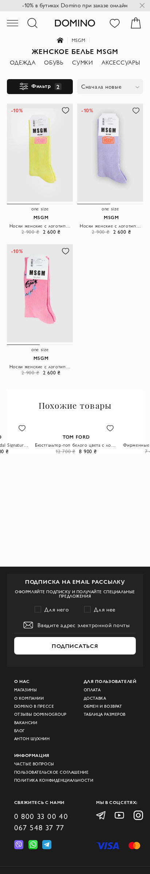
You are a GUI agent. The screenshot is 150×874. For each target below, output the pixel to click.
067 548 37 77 (39, 827)
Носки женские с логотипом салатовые (41, 225)
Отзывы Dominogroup (40, 714)
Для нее (104, 609)
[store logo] (75, 22)
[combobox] (110, 86)
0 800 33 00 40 (41, 816)
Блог (19, 731)
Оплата (92, 690)
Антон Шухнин (32, 739)
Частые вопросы (34, 764)
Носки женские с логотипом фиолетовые (111, 225)
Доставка (95, 698)
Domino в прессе (34, 706)
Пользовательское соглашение (51, 772)
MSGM (79, 40)
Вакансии (26, 722)
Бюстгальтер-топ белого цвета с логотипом (76, 444)
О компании (29, 698)
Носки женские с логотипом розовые (41, 366)
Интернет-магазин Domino (64, 40)
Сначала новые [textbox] (101, 86)
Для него (56, 609)
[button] (65, 110)
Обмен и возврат (103, 706)
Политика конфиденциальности (54, 780)
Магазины (25, 690)
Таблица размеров (105, 714)
